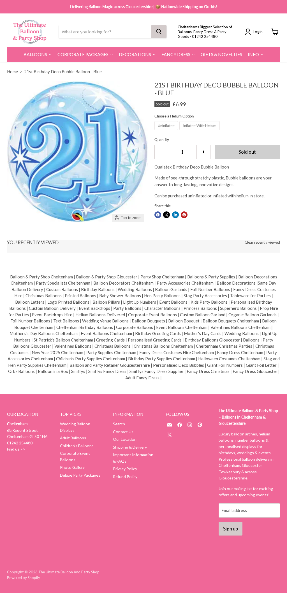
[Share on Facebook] (157, 214)
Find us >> (16, 449)
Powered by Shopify (23, 577)
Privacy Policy (125, 468)
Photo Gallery (72, 467)
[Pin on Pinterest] (184, 214)
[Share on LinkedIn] (175, 214)
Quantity (161, 140)
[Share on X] (166, 214)
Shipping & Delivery (130, 447)
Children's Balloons (77, 445)
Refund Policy (125, 476)
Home (12, 71)
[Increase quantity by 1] (203, 152)
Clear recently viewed (262, 242)
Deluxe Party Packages (80, 475)
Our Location (124, 439)
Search (119, 423)
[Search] (158, 31)
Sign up (230, 529)
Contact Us (123, 431)
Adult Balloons (73, 437)
